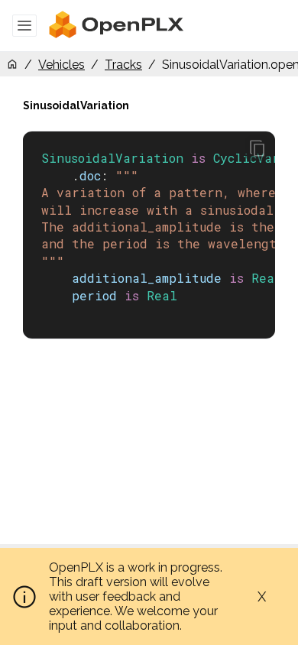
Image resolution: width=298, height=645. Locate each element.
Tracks (123, 64)
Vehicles (61, 64)
